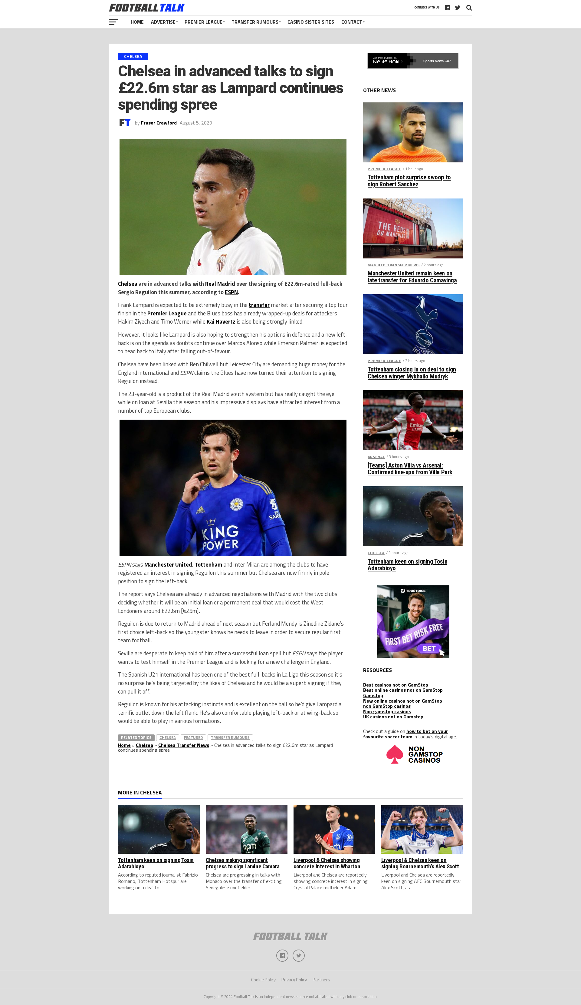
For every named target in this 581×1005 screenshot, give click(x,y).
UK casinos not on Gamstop (393, 716)
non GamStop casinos (387, 706)
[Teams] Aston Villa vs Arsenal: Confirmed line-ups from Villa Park (410, 469)
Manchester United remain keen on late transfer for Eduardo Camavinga (412, 277)
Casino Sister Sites (310, 21)
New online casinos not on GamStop (402, 700)
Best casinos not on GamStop (395, 684)
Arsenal (376, 457)
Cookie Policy (263, 979)
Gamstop (373, 695)
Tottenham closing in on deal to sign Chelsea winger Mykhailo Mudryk (412, 373)
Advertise (163, 21)
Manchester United (168, 564)
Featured (193, 737)
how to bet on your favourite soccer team (405, 733)
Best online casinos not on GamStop (403, 690)
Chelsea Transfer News (183, 745)
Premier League (203, 21)
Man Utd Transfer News (394, 265)
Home (137, 21)
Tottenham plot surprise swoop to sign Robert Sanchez (409, 181)
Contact (351, 21)
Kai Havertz (221, 321)
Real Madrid (220, 283)
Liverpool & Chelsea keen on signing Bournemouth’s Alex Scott (420, 863)
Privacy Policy (294, 979)
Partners (321, 979)
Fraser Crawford (159, 122)
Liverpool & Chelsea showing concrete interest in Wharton (327, 863)
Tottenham (208, 564)
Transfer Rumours (254, 21)
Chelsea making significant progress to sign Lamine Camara (242, 863)
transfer (259, 305)
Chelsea (127, 283)
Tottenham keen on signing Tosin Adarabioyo (407, 565)
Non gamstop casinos (387, 711)
